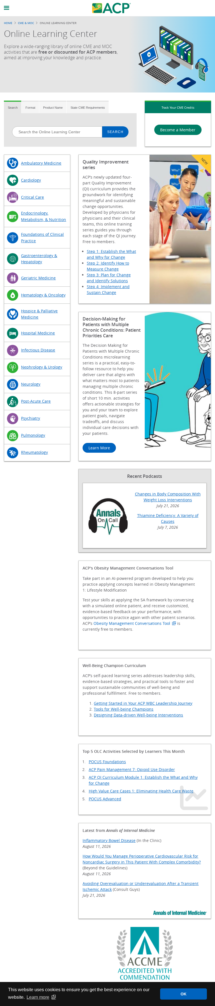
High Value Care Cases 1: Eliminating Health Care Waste (141, 791)
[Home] (111, 8)
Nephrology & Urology (41, 367)
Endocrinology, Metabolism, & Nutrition (43, 216)
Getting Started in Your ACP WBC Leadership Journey (143, 703)
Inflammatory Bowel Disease (109, 840)
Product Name (53, 107)
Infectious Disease (38, 350)
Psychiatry (30, 418)
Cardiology (31, 180)
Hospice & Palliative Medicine (39, 314)
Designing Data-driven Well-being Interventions (138, 715)
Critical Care (32, 197)
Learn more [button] (38, 997)
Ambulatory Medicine (41, 163)
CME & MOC (26, 23)
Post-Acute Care (36, 401)
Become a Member (177, 129)
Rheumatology (34, 452)
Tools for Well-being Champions (123, 709)
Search (13, 107)
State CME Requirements (88, 107)
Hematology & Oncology (43, 295)
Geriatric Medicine (38, 278)
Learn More (99, 447)
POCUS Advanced (105, 798)
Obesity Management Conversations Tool (132, 623)
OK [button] (183, 994)
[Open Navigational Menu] (6, 8)
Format (30, 107)
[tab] (12, 107)
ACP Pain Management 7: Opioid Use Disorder (132, 769)
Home (8, 23)
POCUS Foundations (107, 761)
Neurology (30, 384)
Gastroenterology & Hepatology (39, 258)
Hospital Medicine (38, 333)
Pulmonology (33, 435)
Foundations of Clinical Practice (42, 237)
